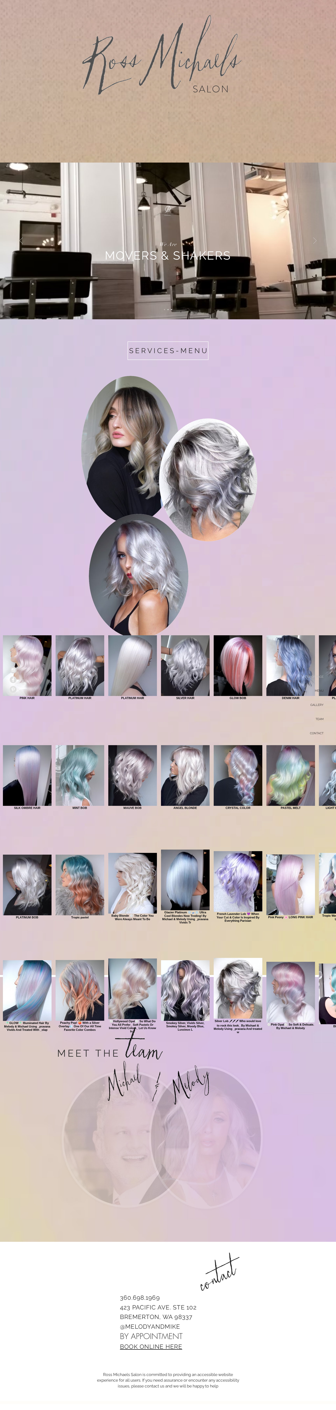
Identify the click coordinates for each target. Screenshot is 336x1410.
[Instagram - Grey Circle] (13, 670)
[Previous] (21, 240)
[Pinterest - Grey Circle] (13, 689)
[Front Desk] (168, 309)
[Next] (315, 240)
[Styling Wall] (164, 309)
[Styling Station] (171, 309)
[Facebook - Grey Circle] (13, 679)
